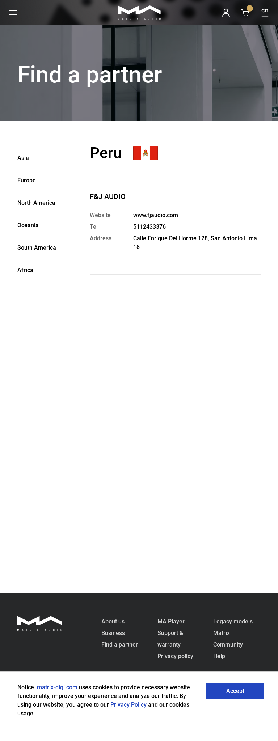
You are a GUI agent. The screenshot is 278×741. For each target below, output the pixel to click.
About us (113, 621)
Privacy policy (175, 656)
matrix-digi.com (57, 687)
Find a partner (119, 644)
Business (113, 633)
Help (219, 656)
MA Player (171, 621)
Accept (235, 690)
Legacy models (233, 621)
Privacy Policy (129, 704)
